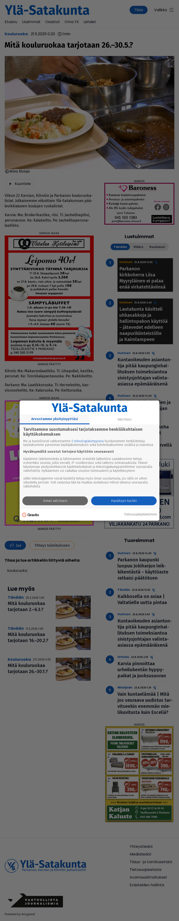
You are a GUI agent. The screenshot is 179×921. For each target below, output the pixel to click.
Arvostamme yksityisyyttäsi (54, 419)
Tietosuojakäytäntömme (140, 515)
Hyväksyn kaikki (124, 501)
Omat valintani (55, 501)
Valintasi (124, 419)
